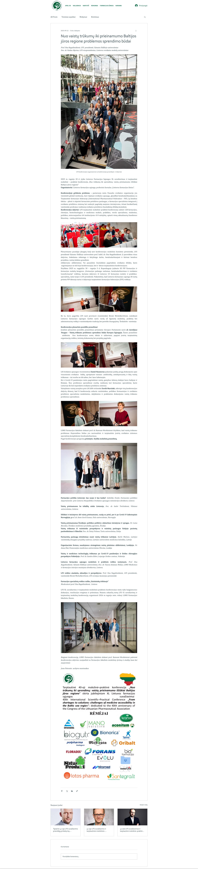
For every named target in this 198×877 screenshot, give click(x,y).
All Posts (54, 17)
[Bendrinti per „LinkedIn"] (72, 791)
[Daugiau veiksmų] (136, 30)
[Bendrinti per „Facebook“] (62, 791)
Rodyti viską (143, 805)
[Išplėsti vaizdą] (80, 234)
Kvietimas (95, 17)
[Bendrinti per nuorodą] (77, 791)
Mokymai (83, 17)
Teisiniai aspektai (68, 17)
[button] (86, 5)
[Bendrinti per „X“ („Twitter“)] (67, 791)
